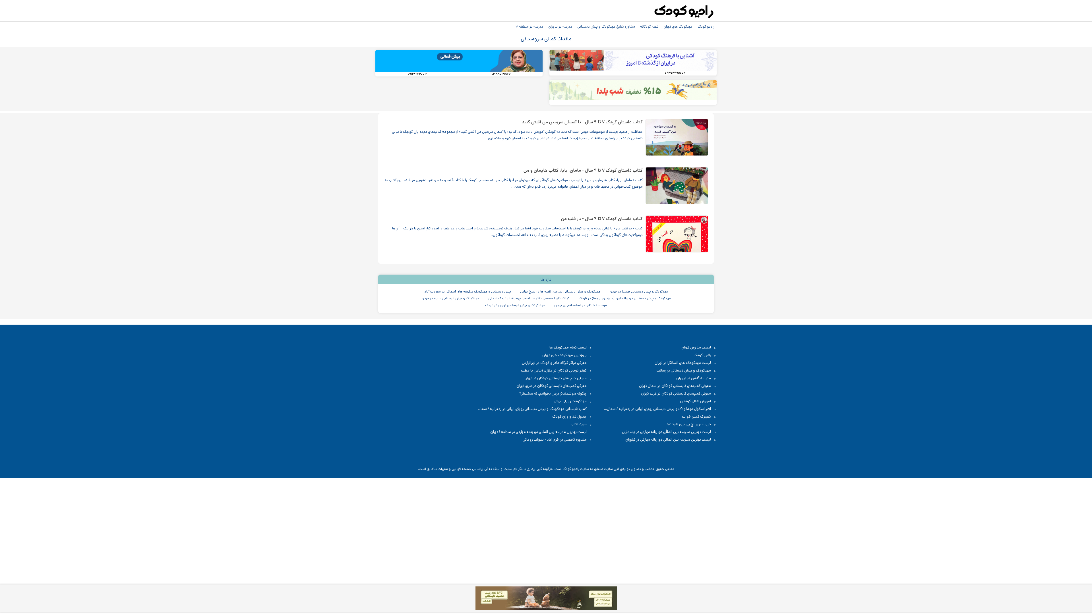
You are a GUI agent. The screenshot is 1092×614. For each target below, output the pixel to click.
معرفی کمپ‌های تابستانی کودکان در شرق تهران (551, 386)
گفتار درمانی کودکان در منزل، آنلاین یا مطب (554, 370)
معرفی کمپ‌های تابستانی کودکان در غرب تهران (676, 393)
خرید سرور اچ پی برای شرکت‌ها (688, 424)
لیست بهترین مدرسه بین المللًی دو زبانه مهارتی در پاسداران (666, 432)
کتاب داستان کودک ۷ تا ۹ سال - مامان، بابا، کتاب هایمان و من (583, 170)
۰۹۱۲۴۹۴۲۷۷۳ (417, 74)
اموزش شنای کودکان (695, 401)
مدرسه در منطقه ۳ (529, 26)
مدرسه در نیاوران (560, 26)
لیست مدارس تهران (696, 347)
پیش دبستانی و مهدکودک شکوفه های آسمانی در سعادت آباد (467, 291)
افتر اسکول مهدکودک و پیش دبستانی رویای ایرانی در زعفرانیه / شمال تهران (662, 409)
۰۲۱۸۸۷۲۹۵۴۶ (500, 74)
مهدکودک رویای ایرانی (570, 401)
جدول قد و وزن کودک (569, 416)
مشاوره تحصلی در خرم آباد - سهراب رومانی (555, 439)
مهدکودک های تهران (677, 26)
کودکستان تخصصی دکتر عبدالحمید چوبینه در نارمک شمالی (529, 298)
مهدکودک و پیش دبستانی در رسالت (684, 370)
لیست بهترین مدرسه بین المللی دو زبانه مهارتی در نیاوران (668, 439)
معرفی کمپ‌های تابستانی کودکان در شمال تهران (675, 386)
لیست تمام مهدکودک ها (568, 347)
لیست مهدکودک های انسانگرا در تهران (683, 363)
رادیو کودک (706, 26)
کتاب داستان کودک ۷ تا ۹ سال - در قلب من (602, 218)
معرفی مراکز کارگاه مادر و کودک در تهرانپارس (554, 363)
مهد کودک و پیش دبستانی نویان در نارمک (515, 305)
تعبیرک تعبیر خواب (696, 416)
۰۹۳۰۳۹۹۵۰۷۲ (675, 73)
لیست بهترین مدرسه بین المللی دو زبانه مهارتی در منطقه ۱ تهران (538, 432)
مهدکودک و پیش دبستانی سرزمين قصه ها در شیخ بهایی (560, 291)
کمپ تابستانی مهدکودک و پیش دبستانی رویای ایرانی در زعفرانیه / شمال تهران (535, 409)
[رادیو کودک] (684, 12)
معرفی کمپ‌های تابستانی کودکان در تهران (555, 378)
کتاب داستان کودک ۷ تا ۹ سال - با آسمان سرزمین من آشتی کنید (582, 122)
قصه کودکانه (649, 26)
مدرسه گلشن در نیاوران (693, 378)
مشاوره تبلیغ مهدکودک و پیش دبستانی (606, 26)
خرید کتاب (579, 424)
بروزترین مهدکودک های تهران (564, 355)
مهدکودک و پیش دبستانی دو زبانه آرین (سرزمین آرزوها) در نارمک (625, 298)
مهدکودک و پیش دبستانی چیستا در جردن (638, 291)
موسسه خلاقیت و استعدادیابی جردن (580, 305)
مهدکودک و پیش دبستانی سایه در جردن (450, 298)
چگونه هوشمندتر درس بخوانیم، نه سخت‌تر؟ (553, 393)
